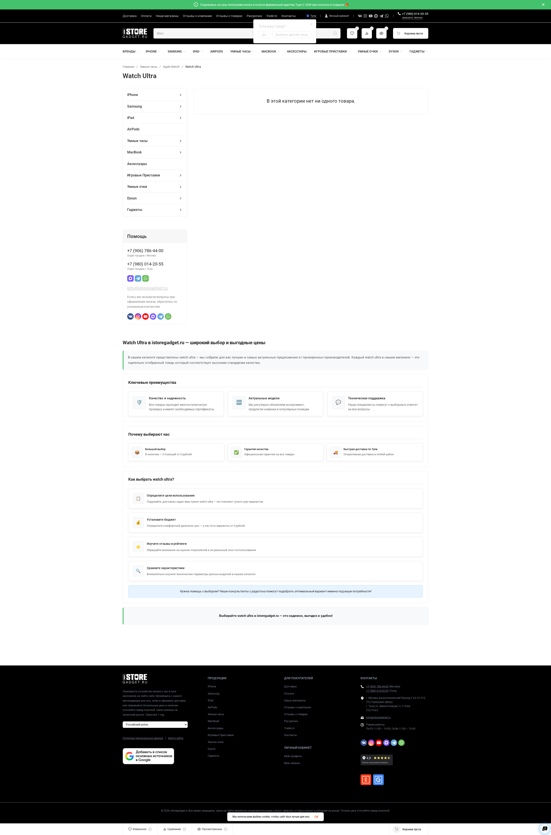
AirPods (212, 707)
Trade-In (289, 728)
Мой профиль (293, 756)
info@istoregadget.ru (147, 288)
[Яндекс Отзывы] (366, 779)
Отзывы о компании (297, 707)
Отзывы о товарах (296, 714)
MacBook (213, 721)
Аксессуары (215, 728)
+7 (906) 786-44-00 (377, 686)
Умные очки (216, 742)
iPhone (212, 686)
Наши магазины (295, 700)
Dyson (211, 748)
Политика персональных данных (143, 738)
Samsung (213, 693)
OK (316, 816)
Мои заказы (292, 763)
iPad (210, 700)
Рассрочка (291, 721)
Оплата (289, 693)
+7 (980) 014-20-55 (415, 13)
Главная (128, 66)
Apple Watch (171, 66)
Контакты (290, 735)
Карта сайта (175, 738)
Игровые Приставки (221, 735)
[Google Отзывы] (378, 779)
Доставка (290, 686)
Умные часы (148, 66)
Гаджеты (213, 755)
